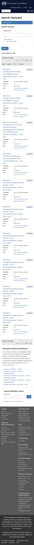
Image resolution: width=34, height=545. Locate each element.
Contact (25, 7)
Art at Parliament (22, 464)
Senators (3, 417)
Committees (21, 441)
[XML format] (29, 69)
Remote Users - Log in (24, 478)
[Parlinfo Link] (32, 69)
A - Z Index (21, 486)
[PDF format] (27, 69)
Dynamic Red (4, 415)
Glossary (20, 487)
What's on (21, 461)
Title (14, 64)
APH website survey (23, 482)
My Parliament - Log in (24, 476)
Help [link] (17, 542)
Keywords (7, 394)
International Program (24, 421)
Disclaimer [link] (4, 542)
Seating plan (4, 419)
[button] (30, 11)
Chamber (21, 64)
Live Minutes (4, 436)
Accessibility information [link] (8, 540)
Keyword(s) (7, 30)
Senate (3, 411)
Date (9, 64)
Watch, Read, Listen (23, 413)
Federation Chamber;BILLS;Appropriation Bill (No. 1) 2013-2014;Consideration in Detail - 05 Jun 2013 (13, 185)
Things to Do (21, 463)
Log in (30, 7)
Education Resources (24, 417)
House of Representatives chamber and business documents (8, 432)
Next (26, 60)
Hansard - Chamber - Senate (13, 369)
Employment (21, 484)
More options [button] (8, 39)
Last (30, 60)
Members (4, 438)
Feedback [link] (11, 542)
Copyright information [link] (22, 540)
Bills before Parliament (24, 427)
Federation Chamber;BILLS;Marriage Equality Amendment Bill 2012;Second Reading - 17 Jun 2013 (13, 158)
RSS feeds (21, 489)
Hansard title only (11, 41)
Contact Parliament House (25, 454)
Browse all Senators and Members (13, 401)
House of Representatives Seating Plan (8, 442)
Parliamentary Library (24, 419)
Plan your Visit (22, 466)
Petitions (20, 451)
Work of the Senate (6, 413)
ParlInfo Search (22, 480)
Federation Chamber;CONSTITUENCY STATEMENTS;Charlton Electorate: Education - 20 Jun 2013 (13, 74)
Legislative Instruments (24, 434)
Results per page (7, 58)
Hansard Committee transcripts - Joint (16, 384)
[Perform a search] (3, 10)
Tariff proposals (22, 432)
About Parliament (23, 415)
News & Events (22, 411)
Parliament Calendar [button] (15, 7)
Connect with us (22, 453)
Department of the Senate (25, 498)
